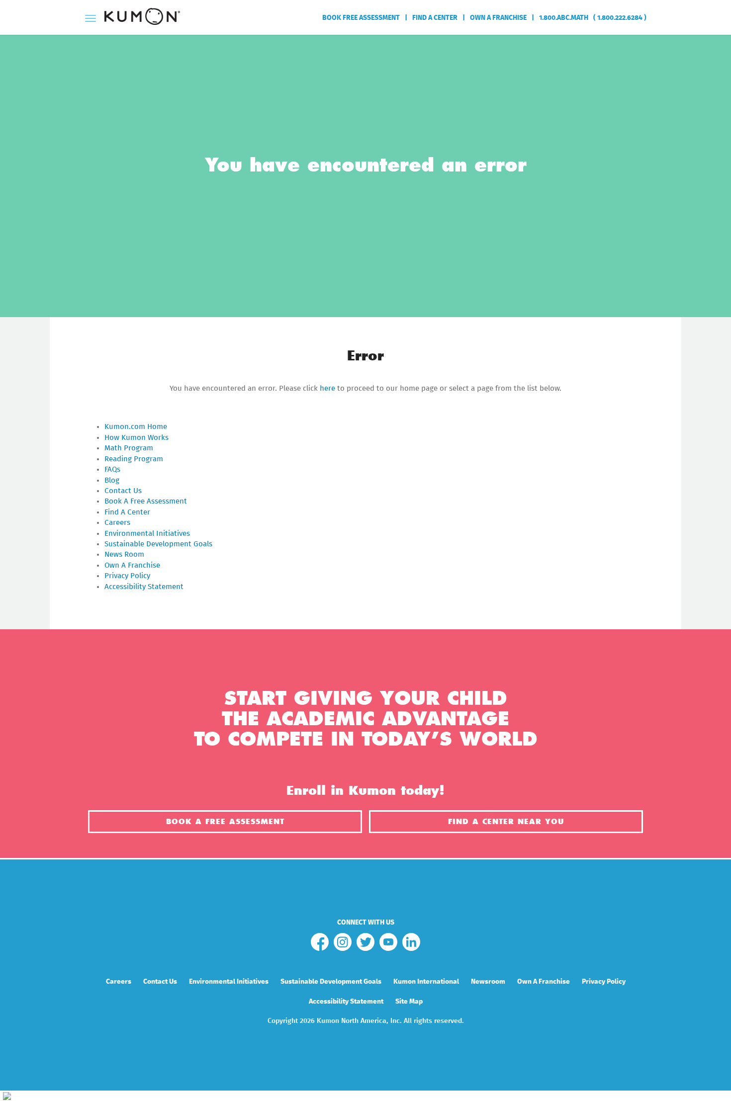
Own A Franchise (132, 565)
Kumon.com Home (135, 426)
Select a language (644, 51)
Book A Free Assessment (145, 501)
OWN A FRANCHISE (498, 17)
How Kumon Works (136, 437)
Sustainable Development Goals (158, 544)
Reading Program (133, 459)
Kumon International (426, 981)
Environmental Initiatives (147, 533)
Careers (117, 522)
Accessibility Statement (143, 587)
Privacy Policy (127, 576)
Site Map (409, 1001)
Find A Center (127, 512)
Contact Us (123, 491)
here (327, 388)
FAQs (112, 469)
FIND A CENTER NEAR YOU (506, 821)
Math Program (128, 448)
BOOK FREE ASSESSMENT (361, 17)
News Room (124, 554)
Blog (111, 480)
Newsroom (488, 981)
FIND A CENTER (434, 17)
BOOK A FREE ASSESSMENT (225, 821)
